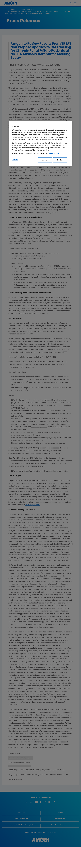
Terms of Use (54, 153)
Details (15, 160)
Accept (45, 160)
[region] (40, 143)
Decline (60, 160)
